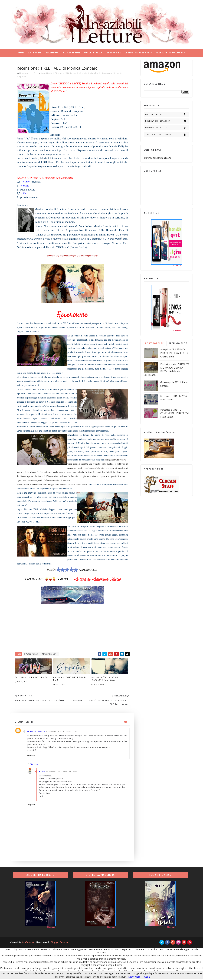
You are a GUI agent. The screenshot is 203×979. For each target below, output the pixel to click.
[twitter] (161, 942)
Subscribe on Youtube (158, 134)
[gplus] (172, 942)
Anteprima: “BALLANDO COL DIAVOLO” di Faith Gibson (105, 678)
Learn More (134, 976)
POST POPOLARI (155, 343)
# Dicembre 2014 (49, 653)
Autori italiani (93, 52)
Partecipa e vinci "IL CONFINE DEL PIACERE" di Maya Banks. (174, 413)
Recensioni (52, 52)
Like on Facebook (155, 114)
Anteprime (35, 52)
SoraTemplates (28, 942)
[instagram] (178, 942)
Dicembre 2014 (62, 73)
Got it (147, 976)
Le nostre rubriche (137, 52)
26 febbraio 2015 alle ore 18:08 (61, 771)
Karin (42, 771)
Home (21, 52)
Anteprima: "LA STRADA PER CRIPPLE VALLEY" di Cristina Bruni (174, 353)
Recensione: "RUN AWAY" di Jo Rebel (33, 677)
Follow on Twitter (156, 128)
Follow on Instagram (158, 121)
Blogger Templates (60, 942)
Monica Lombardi (92, 73)
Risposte (34, 764)
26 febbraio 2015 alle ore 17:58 (61, 731)
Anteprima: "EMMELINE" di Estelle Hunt (69, 678)
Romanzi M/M (71, 52)
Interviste (114, 52)
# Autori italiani (31, 653)
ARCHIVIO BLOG (178, 343)
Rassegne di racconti (169, 52)
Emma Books (76, 73)
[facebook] (167, 942)
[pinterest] (189, 942)
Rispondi (31, 755)
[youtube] (184, 942)
